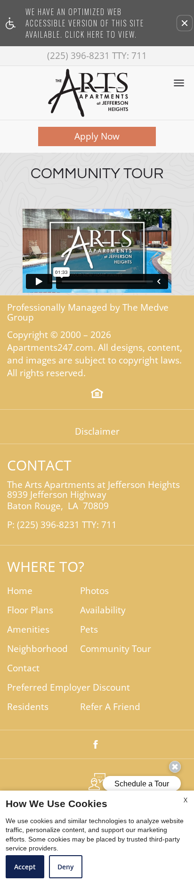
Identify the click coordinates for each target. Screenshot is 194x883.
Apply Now (97, 136)
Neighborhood (37, 649)
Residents (27, 707)
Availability (103, 610)
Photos (94, 591)
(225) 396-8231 (97, 56)
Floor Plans (30, 610)
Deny (65, 866)
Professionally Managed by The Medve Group (88, 312)
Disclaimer (97, 432)
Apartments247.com (50, 348)
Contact (23, 668)
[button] (184, 23)
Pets (89, 630)
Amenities (28, 630)
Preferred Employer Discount (68, 688)
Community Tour (115, 649)
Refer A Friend (110, 707)
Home (19, 591)
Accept (25, 866)
